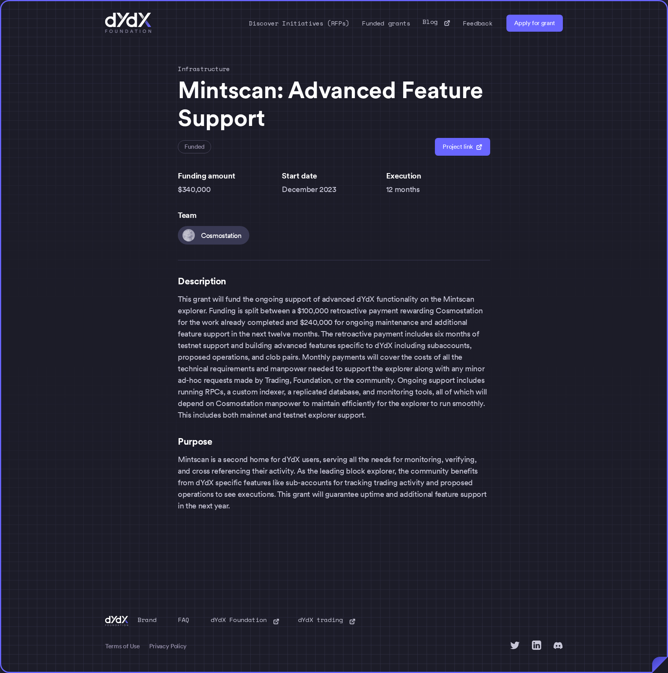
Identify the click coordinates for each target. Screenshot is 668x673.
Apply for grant (534, 23)
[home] (128, 23)
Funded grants (386, 23)
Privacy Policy (168, 646)
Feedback (477, 23)
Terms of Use (122, 646)
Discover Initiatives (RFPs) (299, 23)
